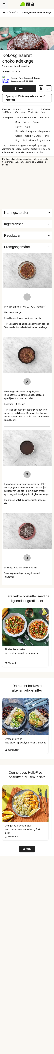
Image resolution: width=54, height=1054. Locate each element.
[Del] (49, 88)
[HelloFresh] (27, 4)
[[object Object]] (41, 88)
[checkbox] (3, 71)
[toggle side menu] (4, 4)
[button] (27, 224)
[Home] (4, 12)
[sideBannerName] (27, 187)
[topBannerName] (27, 21)
